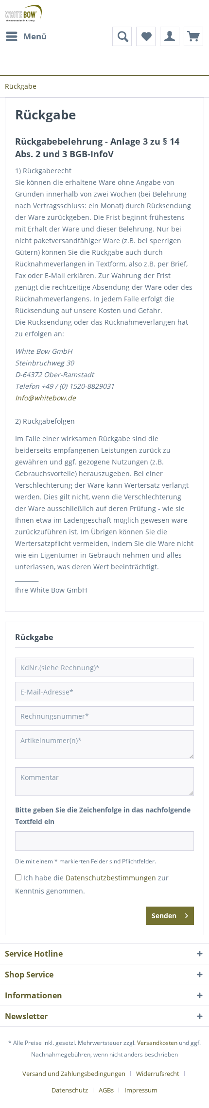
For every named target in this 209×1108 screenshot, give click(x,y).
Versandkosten (157, 1043)
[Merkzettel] (146, 36)
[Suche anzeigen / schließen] (122, 36)
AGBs (106, 1090)
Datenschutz (70, 1090)
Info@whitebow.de (45, 397)
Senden (164, 915)
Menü (35, 36)
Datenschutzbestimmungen (111, 877)
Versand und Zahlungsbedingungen (73, 1073)
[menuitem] (26, 36)
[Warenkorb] (193, 36)
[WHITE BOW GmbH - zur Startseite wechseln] (23, 13)
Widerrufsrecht (157, 1073)
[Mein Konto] (169, 36)
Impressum (140, 1090)
